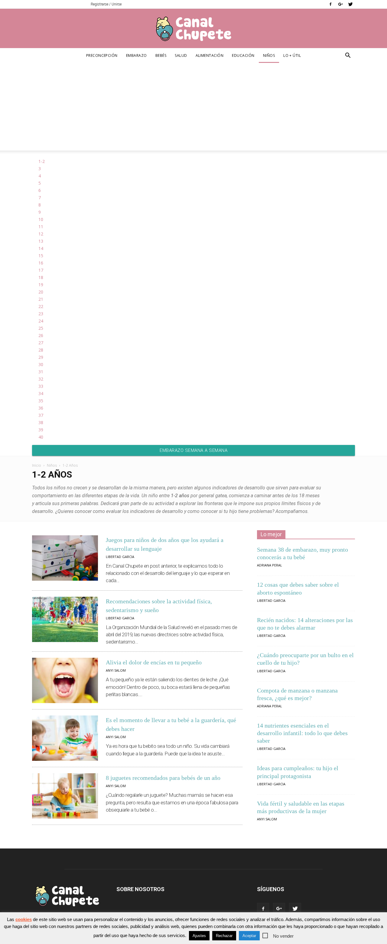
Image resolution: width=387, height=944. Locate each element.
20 (40, 292)
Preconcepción (102, 55)
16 (40, 263)
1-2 (41, 161)
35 (40, 401)
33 (40, 386)
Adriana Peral (269, 565)
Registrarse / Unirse (106, 4)
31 (40, 372)
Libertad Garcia (120, 556)
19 (40, 284)
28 (40, 350)
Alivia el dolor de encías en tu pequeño (154, 662)
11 (40, 226)
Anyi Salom (116, 670)
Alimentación (210, 55)
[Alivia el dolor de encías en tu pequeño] (65, 680)
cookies (23, 919)
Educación (243, 55)
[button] (347, 56)
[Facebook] (330, 4)
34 (40, 393)
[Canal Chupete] (193, 28)
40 (40, 437)
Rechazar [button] (224, 935)
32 (40, 379)
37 (40, 415)
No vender (283, 936)
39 (40, 430)
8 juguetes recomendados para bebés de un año (163, 777)
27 (40, 342)
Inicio (36, 465)
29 (40, 357)
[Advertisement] (193, 108)
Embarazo (136, 55)
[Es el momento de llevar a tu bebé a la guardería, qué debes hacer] (65, 738)
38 (40, 422)
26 (40, 335)
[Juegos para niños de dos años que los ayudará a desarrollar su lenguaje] (65, 558)
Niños (269, 55)
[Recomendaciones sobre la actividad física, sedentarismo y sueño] (65, 619)
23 (40, 313)
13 (40, 241)
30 (40, 364)
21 (40, 299)
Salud (181, 55)
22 (40, 306)
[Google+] (340, 4)
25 (40, 328)
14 (40, 248)
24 (40, 321)
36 (40, 408)
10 (40, 219)
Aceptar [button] (249, 935)
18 (40, 277)
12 (40, 234)
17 (40, 270)
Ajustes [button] (199, 935)
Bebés (160, 55)
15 (40, 255)
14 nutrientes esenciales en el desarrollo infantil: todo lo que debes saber (302, 733)
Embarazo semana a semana (193, 450)
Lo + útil (292, 55)
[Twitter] (350, 4)
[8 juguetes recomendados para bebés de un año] (65, 796)
